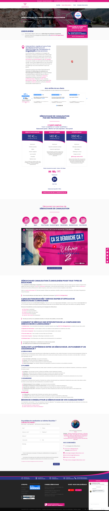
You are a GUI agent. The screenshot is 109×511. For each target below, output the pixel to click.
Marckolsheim (29, 80)
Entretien (25, 310)
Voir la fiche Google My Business (72, 455)
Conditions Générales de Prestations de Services (52, 509)
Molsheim (48, 81)
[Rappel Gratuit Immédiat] (107, 249)
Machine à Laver (73, 225)
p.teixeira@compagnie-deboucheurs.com (74, 453)
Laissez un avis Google (70, 457)
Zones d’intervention (66, 5)
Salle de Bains (64, 225)
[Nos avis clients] (107, 262)
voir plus (43, 98)
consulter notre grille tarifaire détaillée (54, 192)
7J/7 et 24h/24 (64, 1)
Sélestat (34, 80)
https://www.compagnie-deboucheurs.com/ (75, 460)
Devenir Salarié (24, 493)
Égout (35, 225)
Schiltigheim (66, 434)
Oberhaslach (66, 435)
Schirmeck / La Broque (82, 433)
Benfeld (83, 438)
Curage (24, 312)
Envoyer (56, 464)
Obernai (34, 81)
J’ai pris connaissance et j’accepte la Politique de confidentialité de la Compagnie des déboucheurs (39, 454)
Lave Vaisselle (83, 225)
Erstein (41, 78)
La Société (23, 489)
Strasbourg (44, 75)
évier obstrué (29, 59)
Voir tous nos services (54, 268)
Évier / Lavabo (45, 225)
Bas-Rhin (58, 5)
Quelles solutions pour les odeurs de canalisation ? (33, 406)
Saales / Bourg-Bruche (74, 434)
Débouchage (25, 309)
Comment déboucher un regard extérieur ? (31, 405)
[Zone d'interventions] (107, 259)
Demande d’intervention (82, 5)
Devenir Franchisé (24, 491)
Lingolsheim (84, 435)
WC (26, 225)
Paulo (75, 431)
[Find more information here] (98, 495)
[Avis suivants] (87, 98)
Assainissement (26, 313)
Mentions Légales (77, 509)
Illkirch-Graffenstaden (73, 437)
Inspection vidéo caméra (28, 315)
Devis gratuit (44, 1)
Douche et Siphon (54, 225)
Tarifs (74, 5)
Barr (50, 80)
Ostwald (82, 434)
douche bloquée (37, 59)
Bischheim (78, 438)
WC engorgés (48, 59)
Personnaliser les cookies (35, 483)
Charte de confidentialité (68, 509)
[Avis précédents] (32, 98)
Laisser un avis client (25, 487)
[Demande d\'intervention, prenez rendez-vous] (107, 255)
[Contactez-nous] (107, 252)
